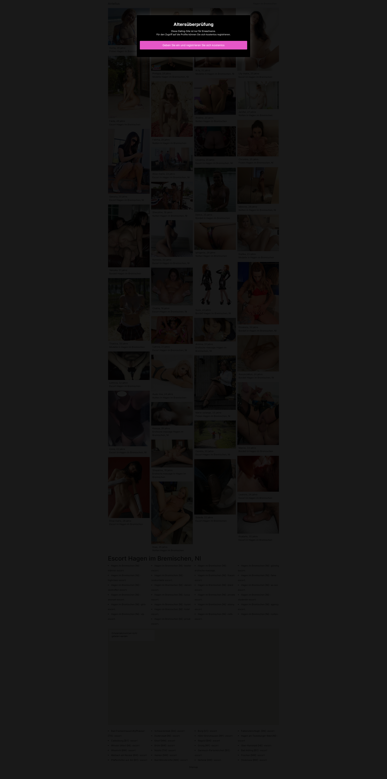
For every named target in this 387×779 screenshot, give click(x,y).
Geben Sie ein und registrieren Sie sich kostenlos (193, 45)
